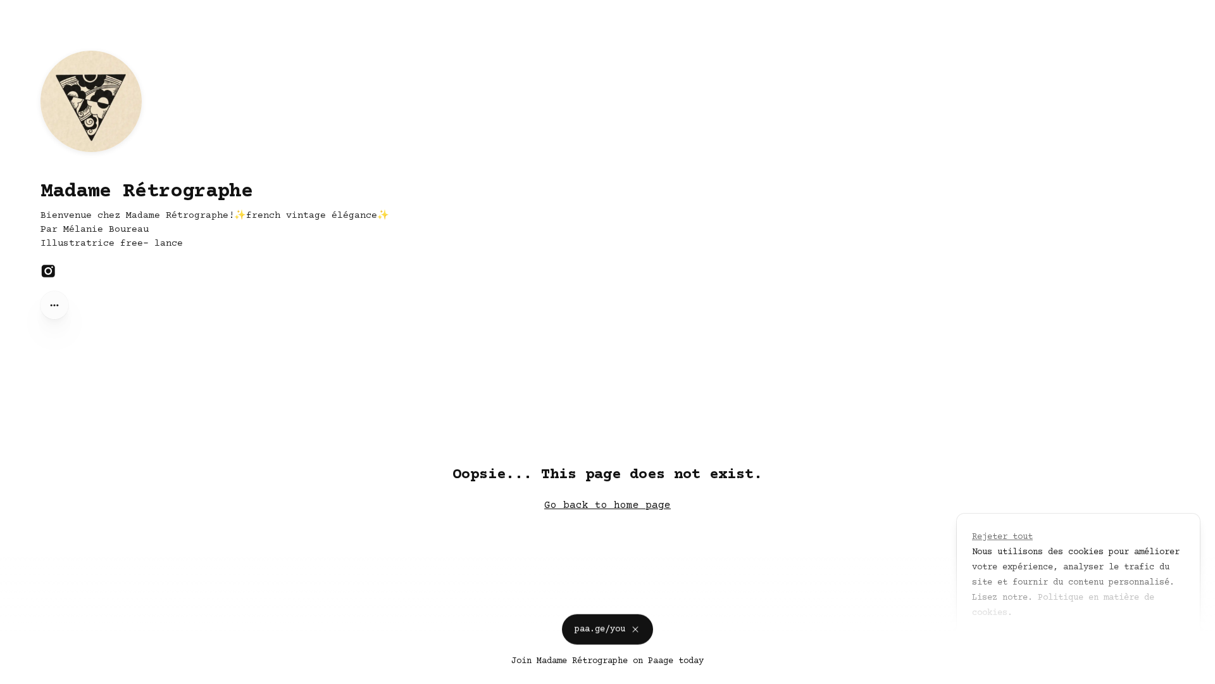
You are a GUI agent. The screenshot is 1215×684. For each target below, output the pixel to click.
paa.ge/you (600, 628)
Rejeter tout (1002, 537)
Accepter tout (1106, 642)
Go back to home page (607, 505)
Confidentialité (41, 671)
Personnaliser (1012, 642)
